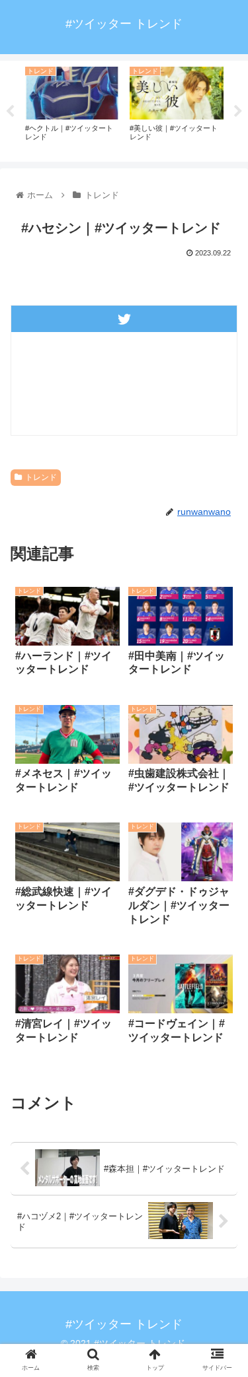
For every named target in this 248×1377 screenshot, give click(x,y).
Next (238, 111)
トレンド (41, 477)
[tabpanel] (72, 109)
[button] (221, 1177)
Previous (10, 111)
